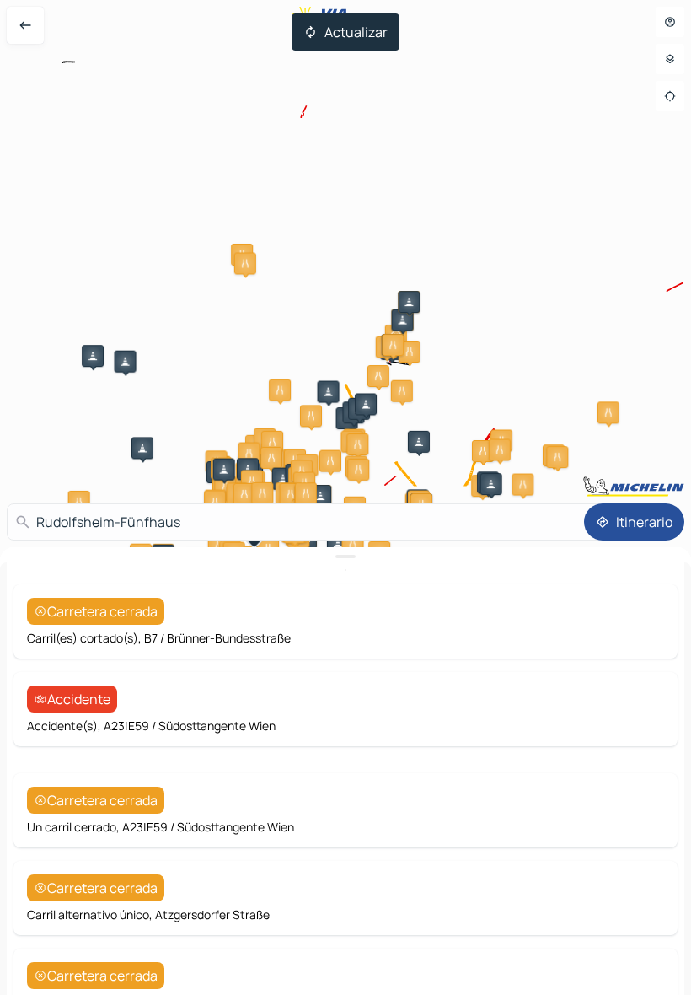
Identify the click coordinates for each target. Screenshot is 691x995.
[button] (245, 263)
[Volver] (25, 25)
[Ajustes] (670, 59)
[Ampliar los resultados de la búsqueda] (345, 556)
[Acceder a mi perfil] (670, 22)
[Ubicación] (670, 96)
